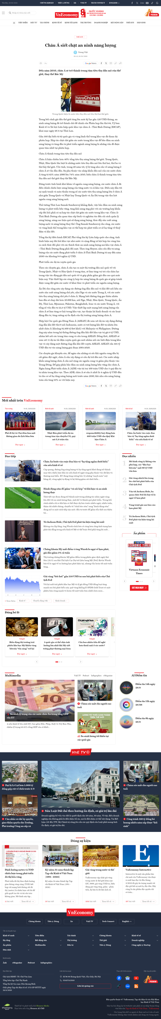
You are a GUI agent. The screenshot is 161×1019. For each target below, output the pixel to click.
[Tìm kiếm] (10, 13)
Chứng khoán (47, 3)
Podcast (86, 676)
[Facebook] (132, 3)
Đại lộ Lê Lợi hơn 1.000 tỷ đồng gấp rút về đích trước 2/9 (18, 787)
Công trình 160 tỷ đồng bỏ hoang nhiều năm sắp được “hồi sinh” (140, 823)
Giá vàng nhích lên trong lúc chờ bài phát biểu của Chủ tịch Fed (141, 481)
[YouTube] (147, 3)
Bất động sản (117, 23)
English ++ (114, 3)
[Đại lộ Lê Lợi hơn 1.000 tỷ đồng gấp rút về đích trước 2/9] (20, 771)
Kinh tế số (57, 23)
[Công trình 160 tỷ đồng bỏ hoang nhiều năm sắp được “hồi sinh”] (141, 805)
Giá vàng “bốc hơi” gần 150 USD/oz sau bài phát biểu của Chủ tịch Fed (76, 578)
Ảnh (5, 963)
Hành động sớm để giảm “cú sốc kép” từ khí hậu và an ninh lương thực (75, 491)
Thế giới (130, 23)
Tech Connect (98, 3)
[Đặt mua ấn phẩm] (152, 12)
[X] (137, 3)
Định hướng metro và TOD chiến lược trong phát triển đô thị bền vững (19, 873)
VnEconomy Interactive (138, 870)
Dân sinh (141, 23)
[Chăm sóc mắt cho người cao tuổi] (141, 771)
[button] (56, 661)
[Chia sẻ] (120, 63)
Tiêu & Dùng (63, 3)
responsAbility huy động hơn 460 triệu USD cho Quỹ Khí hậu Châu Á (100, 436)
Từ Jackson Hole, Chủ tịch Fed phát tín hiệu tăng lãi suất (73, 522)
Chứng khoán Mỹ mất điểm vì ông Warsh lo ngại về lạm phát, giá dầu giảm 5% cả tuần (76, 551)
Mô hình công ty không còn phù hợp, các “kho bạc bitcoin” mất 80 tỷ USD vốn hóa (142, 466)
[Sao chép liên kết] (116, 63)
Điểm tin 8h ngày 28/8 (144, 720)
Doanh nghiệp (101, 23)
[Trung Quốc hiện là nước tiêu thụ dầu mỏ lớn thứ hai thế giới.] (80, 79)
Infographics (96, 676)
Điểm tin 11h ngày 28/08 (145, 703)
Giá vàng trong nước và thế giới (99, 872)
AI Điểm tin (139, 675)
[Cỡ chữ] (45, 63)
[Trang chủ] (14, 22)
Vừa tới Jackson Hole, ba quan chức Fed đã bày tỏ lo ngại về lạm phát (142, 495)
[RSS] (136, 986)
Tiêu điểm (23, 23)
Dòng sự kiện (81, 841)
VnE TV (83, 3)
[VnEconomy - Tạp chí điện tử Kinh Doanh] (81, 912)
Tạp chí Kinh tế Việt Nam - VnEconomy (142, 1008)
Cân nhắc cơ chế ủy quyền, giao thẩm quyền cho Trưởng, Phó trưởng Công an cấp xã (17, 823)
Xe (75, 3)
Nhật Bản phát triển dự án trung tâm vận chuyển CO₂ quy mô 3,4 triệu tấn (60, 436)
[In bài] (41, 63)
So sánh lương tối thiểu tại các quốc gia (93, 738)
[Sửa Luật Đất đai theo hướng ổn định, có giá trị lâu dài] (80, 784)
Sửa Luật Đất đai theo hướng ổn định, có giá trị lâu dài (80, 811)
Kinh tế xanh (71, 23)
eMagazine (107, 676)
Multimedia (13, 675)
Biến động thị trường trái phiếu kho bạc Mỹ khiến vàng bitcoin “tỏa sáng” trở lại (21, 645)
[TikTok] (152, 3)
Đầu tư (34, 23)
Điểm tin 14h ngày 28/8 (145, 686)
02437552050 (68, 980)
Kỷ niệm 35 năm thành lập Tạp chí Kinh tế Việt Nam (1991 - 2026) (59, 873)
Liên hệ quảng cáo (85, 986)
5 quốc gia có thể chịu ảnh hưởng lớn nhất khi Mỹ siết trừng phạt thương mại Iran (57, 645)
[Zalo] (142, 3)
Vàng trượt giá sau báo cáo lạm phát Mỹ (142, 506)
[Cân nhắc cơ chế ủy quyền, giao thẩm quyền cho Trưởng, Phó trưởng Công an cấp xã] (20, 805)
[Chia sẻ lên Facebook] (101, 63)
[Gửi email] (111, 63)
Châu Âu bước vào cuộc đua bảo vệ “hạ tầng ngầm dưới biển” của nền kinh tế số (141, 436)
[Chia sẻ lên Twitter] (106, 63)
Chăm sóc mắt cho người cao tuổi (94, 706)
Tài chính (44, 23)
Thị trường (85, 23)
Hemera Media (42, 1006)
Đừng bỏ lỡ (12, 612)
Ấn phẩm (139, 533)
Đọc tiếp (10, 456)
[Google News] (157, 3)
